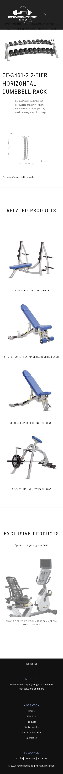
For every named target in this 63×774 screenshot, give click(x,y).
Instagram (43, 758)
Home (31, 710)
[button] (53, 40)
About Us (31, 716)
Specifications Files (31, 732)
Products (31, 721)
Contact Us (31, 737)
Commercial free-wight (23, 177)
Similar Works (31, 727)
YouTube (18, 758)
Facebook (30, 758)
